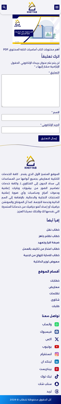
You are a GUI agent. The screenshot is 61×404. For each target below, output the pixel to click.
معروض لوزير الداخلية (46, 261)
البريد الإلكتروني (50, 125)
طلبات (55, 306)
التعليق (54, 72)
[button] (56, 7)
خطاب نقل (52, 229)
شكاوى (55, 299)
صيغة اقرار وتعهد (48, 242)
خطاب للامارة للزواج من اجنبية (41, 255)
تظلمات (54, 293)
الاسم (55, 112)
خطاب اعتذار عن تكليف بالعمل (40, 248)
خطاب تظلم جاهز (49, 236)
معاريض (54, 287)
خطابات (54, 280)
